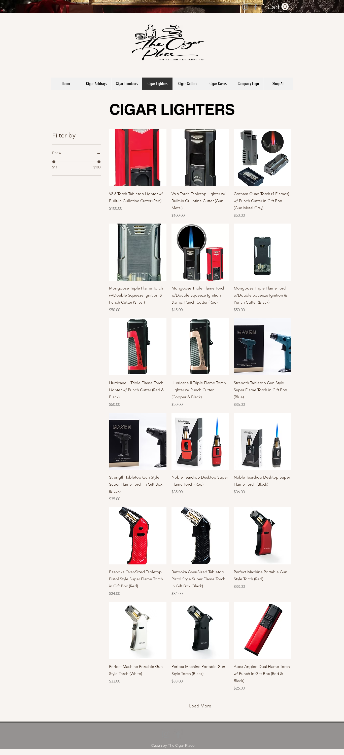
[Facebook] (255, 7)
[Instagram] (245, 7)
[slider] (54, 162)
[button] (278, 7)
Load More (200, 706)
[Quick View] (137, 157)
